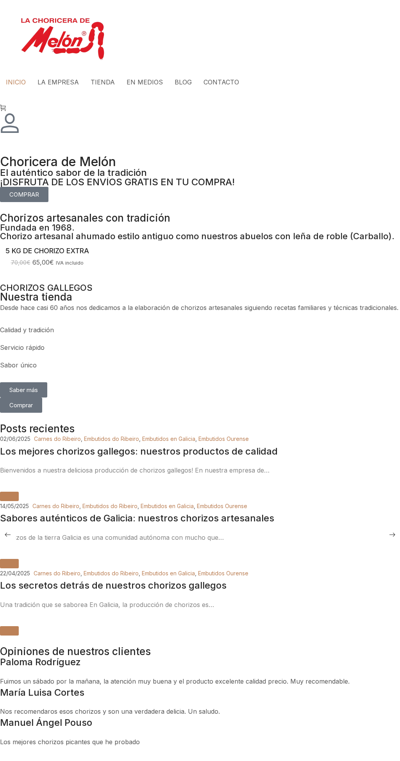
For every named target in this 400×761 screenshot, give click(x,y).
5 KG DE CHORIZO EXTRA (47, 251)
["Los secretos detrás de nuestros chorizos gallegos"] (9, 631)
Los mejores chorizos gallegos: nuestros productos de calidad (139, 451)
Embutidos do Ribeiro (111, 438)
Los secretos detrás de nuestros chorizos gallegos (113, 585)
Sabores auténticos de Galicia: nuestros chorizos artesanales (137, 518)
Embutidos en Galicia (168, 438)
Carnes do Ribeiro (57, 438)
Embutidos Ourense (223, 438)
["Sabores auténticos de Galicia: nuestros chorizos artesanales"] (9, 563)
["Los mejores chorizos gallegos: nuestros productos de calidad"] (9, 496)
